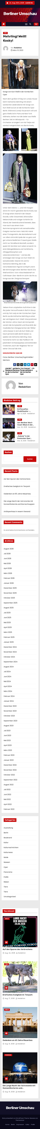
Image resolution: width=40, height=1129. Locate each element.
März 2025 (8, 632)
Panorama (8, 872)
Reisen (6, 882)
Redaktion (18, 48)
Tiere (6, 887)
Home (7, 1124)
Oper (5, 33)
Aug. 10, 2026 (10, 1092)
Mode (6, 857)
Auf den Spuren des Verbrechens (17, 479)
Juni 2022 (7, 794)
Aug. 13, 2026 (10, 1044)
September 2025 (10, 603)
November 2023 (10, 711)
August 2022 (8, 784)
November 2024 (10, 652)
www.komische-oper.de (12, 353)
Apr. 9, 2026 (21, 414)
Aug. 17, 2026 (10, 998)
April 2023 (8, 745)
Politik (6, 877)
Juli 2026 (7, 553)
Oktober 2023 (9, 716)
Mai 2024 (7, 681)
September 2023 (10, 721)
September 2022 (10, 780)
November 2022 (10, 770)
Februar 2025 (9, 637)
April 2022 (8, 804)
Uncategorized (10, 896)
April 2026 (8, 568)
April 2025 (8, 627)
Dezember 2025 (10, 588)
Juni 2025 (7, 617)
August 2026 (9, 549)
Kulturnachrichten (11, 847)
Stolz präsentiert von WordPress (13, 1118)
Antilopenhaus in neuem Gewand (17, 511)
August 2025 (9, 607)
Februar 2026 (9, 578)
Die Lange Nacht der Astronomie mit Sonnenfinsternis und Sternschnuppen (19, 1088)
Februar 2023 (9, 755)
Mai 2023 (7, 740)
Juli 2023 (7, 730)
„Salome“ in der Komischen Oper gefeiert (23, 438)
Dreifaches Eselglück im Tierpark (17, 486)
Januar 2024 (9, 701)
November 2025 (10, 593)
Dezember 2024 (10, 647)
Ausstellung (8, 828)
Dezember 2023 (10, 706)
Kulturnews (8, 852)
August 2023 (8, 725)
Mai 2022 (7, 799)
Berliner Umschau (20, 13)
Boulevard (8, 837)
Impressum (20, 1124)
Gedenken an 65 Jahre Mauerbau (17, 494)
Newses (32, 1118)
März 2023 (8, 750)
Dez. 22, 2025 (22, 427)
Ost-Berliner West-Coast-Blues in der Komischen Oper (25, 425)
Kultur (6, 842)
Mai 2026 (7, 563)
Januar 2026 (9, 583)
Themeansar (20, 1120)
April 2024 (8, 686)
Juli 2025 (7, 612)
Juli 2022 (7, 789)
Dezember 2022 (10, 765)
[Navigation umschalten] (26, 24)
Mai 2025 (7, 622)
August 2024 (9, 667)
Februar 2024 (9, 696)
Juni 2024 (7, 676)
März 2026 (8, 573)
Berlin (6, 833)
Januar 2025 (9, 642)
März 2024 (8, 691)
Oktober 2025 (9, 598)
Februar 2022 (9, 809)
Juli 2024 (7, 671)
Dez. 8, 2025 (21, 441)
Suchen (8, 452)
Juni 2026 (7, 558)
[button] (30, 24)
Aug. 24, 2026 (10, 953)
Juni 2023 (7, 735)
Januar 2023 (9, 760)
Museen (7, 862)
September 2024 (10, 662)
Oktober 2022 (9, 775)
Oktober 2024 (9, 657)
